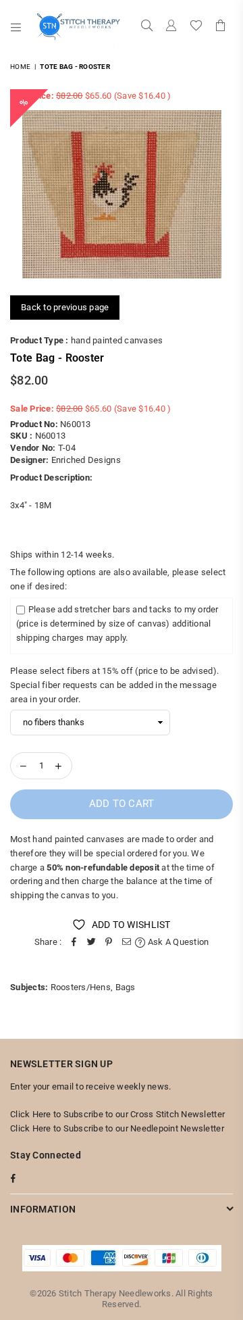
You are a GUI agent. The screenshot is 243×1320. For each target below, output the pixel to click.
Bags (125, 987)
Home (20, 66)
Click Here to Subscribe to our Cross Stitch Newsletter (117, 1114)
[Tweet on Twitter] (91, 942)
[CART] (221, 27)
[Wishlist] (196, 27)
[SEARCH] (147, 27)
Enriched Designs (86, 460)
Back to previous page (65, 307)
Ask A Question (177, 942)
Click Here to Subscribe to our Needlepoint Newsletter (117, 1128)
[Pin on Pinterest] (108, 942)
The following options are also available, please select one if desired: (117, 579)
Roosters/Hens (81, 987)
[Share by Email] (126, 942)
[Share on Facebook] (73, 942)
